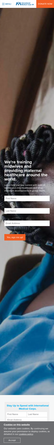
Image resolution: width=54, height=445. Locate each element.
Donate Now (45, 4)
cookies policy (26, 434)
